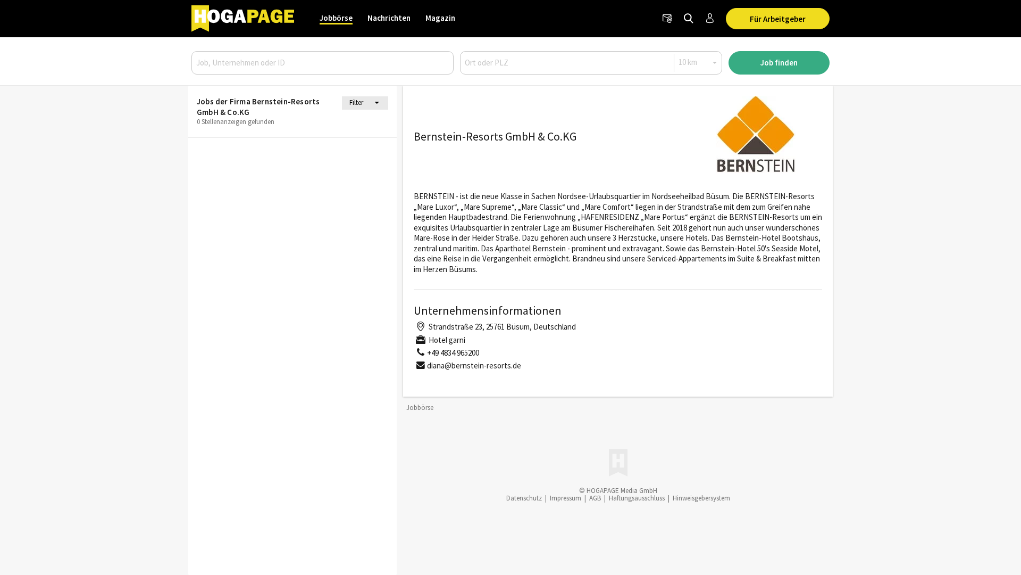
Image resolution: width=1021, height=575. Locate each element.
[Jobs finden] (688, 18)
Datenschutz (524, 498)
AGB (595, 498)
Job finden (779, 63)
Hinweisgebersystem (701, 498)
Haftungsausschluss (637, 498)
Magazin (440, 18)
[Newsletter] (667, 18)
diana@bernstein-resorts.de (474, 365)
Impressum (565, 498)
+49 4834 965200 (453, 353)
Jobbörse (336, 18)
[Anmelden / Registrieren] (710, 18)
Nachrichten (389, 18)
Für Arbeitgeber (778, 19)
